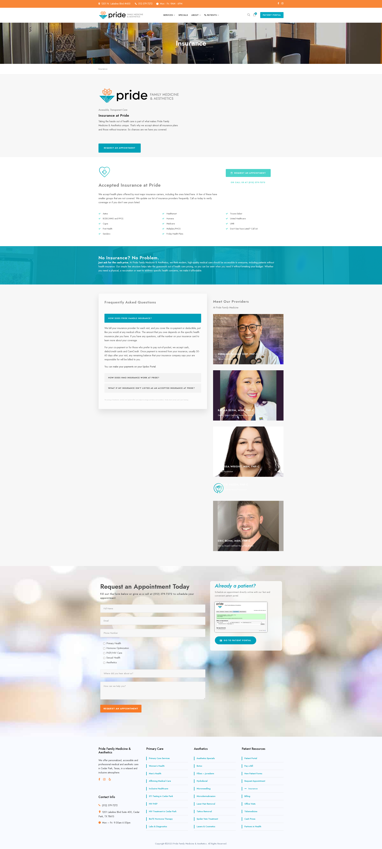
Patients (212, 15)
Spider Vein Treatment (207, 819)
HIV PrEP (153, 803)
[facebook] (278, 3)
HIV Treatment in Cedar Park (162, 811)
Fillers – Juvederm (205, 773)
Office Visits (249, 803)
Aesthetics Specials (206, 758)
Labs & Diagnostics (158, 826)
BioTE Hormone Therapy (161, 819)
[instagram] (282, 3)
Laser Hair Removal (206, 803)
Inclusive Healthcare (158, 788)
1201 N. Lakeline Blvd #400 (116, 3)
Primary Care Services (159, 758)
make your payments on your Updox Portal (134, 366)
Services (168, 15)
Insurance (253, 788)
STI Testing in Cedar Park (161, 796)
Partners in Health (252, 826)
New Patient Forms (253, 773)
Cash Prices (249, 819)
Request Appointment (254, 781)
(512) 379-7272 (110, 805)
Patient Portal (272, 15)
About (195, 15)
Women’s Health (157, 765)
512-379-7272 (145, 3)
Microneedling (203, 788)
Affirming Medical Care (160, 781)
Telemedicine (250, 811)
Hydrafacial (202, 781)
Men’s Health (155, 773)
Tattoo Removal (204, 811)
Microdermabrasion (206, 796)
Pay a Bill (248, 765)
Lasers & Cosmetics (206, 826)
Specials (183, 15)
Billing (247, 796)
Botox (199, 765)
